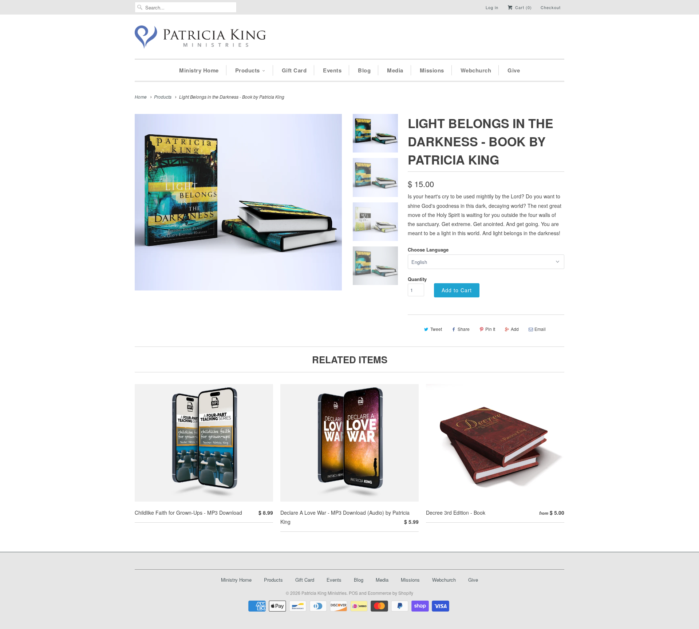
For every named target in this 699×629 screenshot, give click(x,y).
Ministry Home (199, 70)
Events (332, 70)
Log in (492, 7)
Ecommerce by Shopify (390, 593)
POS (353, 593)
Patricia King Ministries (324, 593)
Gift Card (294, 70)
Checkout (551, 7)
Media (395, 70)
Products (247, 70)
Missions (432, 70)
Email (540, 329)
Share (464, 329)
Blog (364, 70)
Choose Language (428, 249)
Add (515, 329)
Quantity (417, 279)
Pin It (490, 329)
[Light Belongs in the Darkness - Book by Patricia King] (238, 202)
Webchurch (476, 70)
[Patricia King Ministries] (200, 38)
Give (514, 70)
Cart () (523, 7)
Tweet (436, 329)
